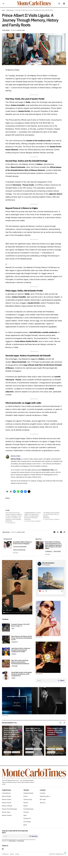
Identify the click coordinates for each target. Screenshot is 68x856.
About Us (42, 802)
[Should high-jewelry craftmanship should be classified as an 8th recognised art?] (6, 676)
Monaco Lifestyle (7, 806)
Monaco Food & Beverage (19, 549)
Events (25, 796)
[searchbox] (46, 681)
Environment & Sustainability (19, 546)
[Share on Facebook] (54, 532)
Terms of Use (21, 840)
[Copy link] (64, 532)
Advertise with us (45, 796)
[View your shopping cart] (64, 3)
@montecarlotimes (48, 563)
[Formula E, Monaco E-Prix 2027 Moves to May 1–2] (6, 627)
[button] (3, 3)
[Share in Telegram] (61, 532)
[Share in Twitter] (57, 532)
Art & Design (14, 666)
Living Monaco (48, 551)
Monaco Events (59, 749)
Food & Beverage (28, 809)
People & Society (28, 793)
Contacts (42, 790)
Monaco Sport (6, 812)
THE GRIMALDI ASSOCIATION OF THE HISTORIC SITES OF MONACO (51, 514)
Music (25, 825)
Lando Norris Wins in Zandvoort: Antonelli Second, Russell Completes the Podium (20, 650)
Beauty (25, 806)
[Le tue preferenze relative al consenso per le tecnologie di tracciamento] (65, 853)
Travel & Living (27, 799)
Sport (13, 628)
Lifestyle (26, 790)
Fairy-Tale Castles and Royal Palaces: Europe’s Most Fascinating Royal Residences (20, 662)
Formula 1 (14, 654)
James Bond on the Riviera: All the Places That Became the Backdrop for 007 (21, 638)
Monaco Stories (29, 752)
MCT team (43, 799)
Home (3, 10)
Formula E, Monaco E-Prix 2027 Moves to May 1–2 (20, 625)
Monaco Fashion (7, 815)
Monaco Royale (10, 10)
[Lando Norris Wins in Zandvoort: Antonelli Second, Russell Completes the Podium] (6, 651)
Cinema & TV (15, 642)
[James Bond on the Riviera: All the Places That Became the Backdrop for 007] (6, 639)
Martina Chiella (15, 456)
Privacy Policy (12, 840)
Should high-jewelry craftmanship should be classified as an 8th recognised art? (21, 674)
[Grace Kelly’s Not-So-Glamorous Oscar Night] (34, 741)
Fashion (13, 678)
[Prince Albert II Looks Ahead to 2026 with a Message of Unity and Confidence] (56, 741)
